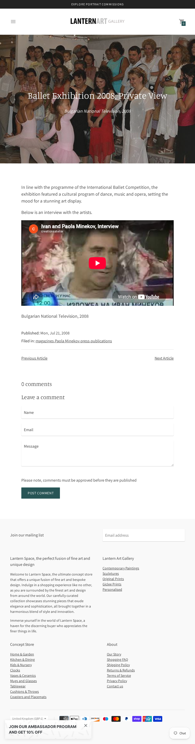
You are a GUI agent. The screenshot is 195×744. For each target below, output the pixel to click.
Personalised (112, 589)
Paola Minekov (67, 341)
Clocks (15, 670)
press (85, 341)
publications (101, 341)
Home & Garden (22, 654)
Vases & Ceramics (23, 675)
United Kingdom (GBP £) (27, 718)
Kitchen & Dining (22, 659)
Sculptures (111, 573)
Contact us (115, 686)
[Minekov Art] (97, 21)
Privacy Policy (117, 681)
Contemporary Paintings (121, 568)
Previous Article (34, 358)
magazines (45, 341)
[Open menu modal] (13, 22)
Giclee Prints (112, 584)
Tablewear (18, 686)
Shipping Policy (118, 665)
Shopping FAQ (117, 659)
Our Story (114, 654)
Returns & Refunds (121, 670)
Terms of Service (119, 675)
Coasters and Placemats (28, 697)
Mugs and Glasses (23, 681)
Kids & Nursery (21, 665)
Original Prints (113, 579)
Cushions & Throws (24, 691)
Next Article (164, 358)
